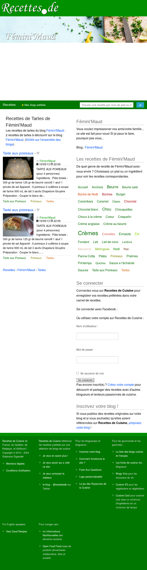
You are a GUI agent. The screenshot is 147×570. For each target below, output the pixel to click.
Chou (106, 209)
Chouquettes (123, 209)
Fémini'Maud (55, 130)
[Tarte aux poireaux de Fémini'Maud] (18, 168)
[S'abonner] (37, 161)
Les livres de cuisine (127, 462)
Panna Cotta (86, 256)
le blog (46, 484)
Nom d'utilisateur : (87, 326)
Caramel (103, 201)
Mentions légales (15, 463)
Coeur (110, 216)
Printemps (85, 263)
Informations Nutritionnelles (51, 533)
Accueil (83, 187)
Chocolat (130, 201)
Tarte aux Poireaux (14, 201)
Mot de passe (84, 349)
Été (137, 234)
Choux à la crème (90, 216)
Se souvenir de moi (92, 373)
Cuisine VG (122, 484)
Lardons (127, 242)
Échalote (125, 234)
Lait (95, 242)
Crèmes (88, 233)
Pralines (132, 256)
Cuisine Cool (123, 495)
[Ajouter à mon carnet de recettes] (38, 153)
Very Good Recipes (16, 531)
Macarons (84, 249)
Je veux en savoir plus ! (55, 455)
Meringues (102, 249)
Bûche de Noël (88, 194)
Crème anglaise (89, 224)
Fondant (83, 242)
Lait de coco (110, 242)
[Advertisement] (73, 72)
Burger (120, 194)
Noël (116, 249)
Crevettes (108, 234)
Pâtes (103, 256)
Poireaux (36, 201)
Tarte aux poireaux (18, 153)
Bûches (107, 194)
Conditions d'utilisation (18, 470)
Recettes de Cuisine (13, 441)
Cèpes (116, 201)
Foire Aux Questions (90, 469)
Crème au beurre (114, 224)
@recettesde (60, 484)
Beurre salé (130, 187)
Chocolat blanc (88, 209)
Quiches (100, 263)
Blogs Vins (121, 473)
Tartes (50, 201)
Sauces (83, 270)
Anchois (97, 187)
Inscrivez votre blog (89, 451)
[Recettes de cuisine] (30, 8)
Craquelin (124, 216)
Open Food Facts (52, 546)
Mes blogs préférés (35, 105)
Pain (126, 249)
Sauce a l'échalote (121, 263)
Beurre (112, 186)
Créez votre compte (121, 384)
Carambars (85, 201)
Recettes (9, 105)
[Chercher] (140, 105)
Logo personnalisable (90, 476)
